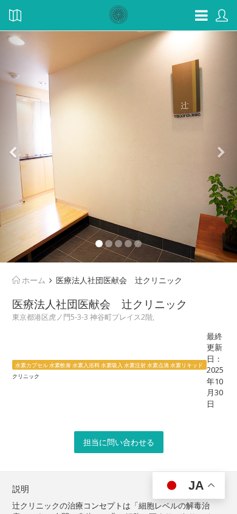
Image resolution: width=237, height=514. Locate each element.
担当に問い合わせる (118, 442)
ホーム (33, 280)
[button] (18, 146)
